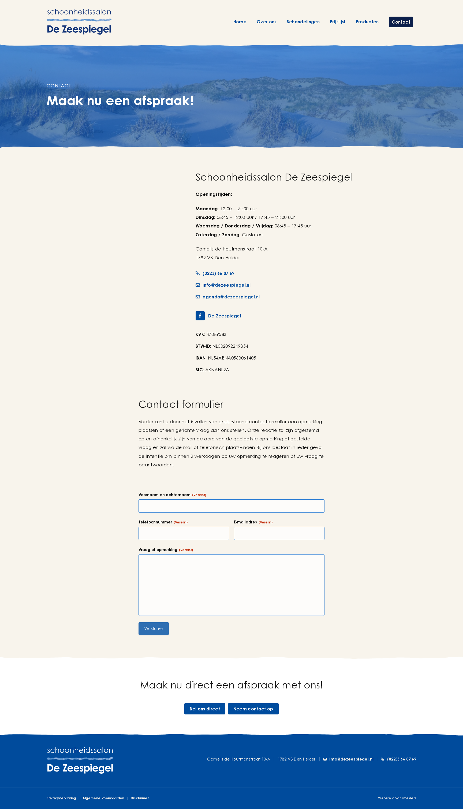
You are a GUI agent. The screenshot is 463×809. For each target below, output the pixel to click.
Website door (397, 798)
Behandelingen (303, 21)
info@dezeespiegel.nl (226, 285)
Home (240, 21)
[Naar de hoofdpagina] (79, 21)
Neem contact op (253, 708)
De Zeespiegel (224, 316)
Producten (367, 21)
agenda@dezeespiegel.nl (230, 296)
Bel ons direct (205, 708)
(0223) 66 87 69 (217, 273)
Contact (401, 22)
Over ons (267, 21)
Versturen (153, 628)
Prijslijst (337, 21)
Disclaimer (140, 798)
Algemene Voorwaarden (103, 798)
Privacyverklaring (61, 798)
